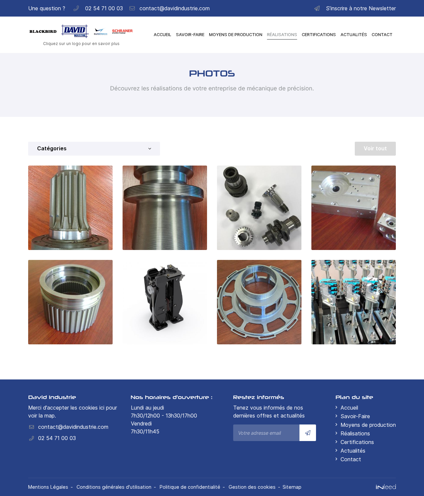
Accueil (162, 34)
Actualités (354, 34)
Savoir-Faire (190, 34)
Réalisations (282, 34)
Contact (382, 34)
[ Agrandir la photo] (70, 208)
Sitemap (292, 487)
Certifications (319, 34)
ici (101, 407)
